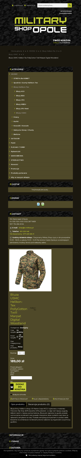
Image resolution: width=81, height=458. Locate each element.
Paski (13, 143)
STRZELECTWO (17, 160)
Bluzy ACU (20, 91)
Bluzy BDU (20, 96)
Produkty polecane (19, 173)
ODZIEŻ (14, 74)
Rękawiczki (15, 151)
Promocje (15, 169)
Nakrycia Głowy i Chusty (24, 130)
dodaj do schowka (19, 395)
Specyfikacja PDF (61, 399)
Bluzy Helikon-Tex (21, 87)
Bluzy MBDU (21, 104)
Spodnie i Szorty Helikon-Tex (26, 83)
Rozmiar (13, 353)
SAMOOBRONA (17, 156)
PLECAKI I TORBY (18, 147)
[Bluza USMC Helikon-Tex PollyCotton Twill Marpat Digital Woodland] (30, 270)
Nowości (14, 164)
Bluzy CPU (20, 100)
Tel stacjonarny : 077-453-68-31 (22, 234)
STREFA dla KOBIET (22, 78)
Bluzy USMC (21, 113)
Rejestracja (30, 5)
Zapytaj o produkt (19, 399)
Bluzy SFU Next (22, 109)
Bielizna (17, 134)
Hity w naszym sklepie (20, 177)
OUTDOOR (15, 139)
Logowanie (18, 5)
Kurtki (16, 121)
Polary (16, 117)
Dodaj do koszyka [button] (20, 387)
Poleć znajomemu (40, 399)
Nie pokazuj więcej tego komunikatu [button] (41, 455)
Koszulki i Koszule (21, 126)
